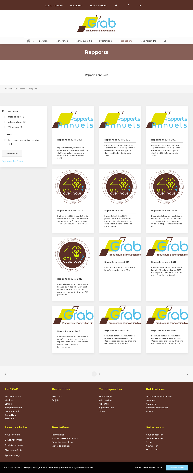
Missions (9, 400)
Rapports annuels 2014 (163, 330)
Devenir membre (13, 439)
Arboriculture (17, 121)
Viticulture (15, 127)
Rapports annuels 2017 (163, 262)
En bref (149, 442)
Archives (9, 418)
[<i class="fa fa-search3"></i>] (165, 40)
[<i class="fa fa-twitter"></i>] (117, 5)
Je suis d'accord (177, 467)
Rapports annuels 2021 (116, 210)
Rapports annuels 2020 (164, 210)
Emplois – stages (14, 445)
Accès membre (54, 5)
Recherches (61, 40)
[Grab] (96, 23)
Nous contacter (99, 5)
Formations (58, 434)
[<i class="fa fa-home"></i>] (30, 40)
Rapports (151, 403)
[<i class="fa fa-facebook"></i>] (129, 5)
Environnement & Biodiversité (23, 142)
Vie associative (13, 396)
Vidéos (149, 411)
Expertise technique (62, 442)
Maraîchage (16, 116)
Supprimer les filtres (12, 161)
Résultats (57, 396)
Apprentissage (12, 455)
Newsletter (76, 5)
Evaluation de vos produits (66, 438)
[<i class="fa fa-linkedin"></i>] (139, 5)
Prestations (105, 40)
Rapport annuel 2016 (68, 331)
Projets (55, 400)
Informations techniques (159, 396)
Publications (126, 40)
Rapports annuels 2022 (70, 210)
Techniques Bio (83, 40)
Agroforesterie (106, 407)
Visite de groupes (61, 445)
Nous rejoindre (148, 40)
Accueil (8, 88)
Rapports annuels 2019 (69, 278)
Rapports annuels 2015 (116, 330)
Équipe (8, 403)
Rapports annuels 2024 (117, 139)
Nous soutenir (12, 411)
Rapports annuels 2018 (116, 262)
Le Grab (43, 40)
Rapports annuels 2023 (164, 139)
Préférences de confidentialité (148, 467)
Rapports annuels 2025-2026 (70, 141)
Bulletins (150, 400)
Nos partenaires (13, 407)
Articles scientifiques (157, 407)
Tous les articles (154, 438)
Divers (102, 411)
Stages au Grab (13, 450)
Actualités (10, 415)
